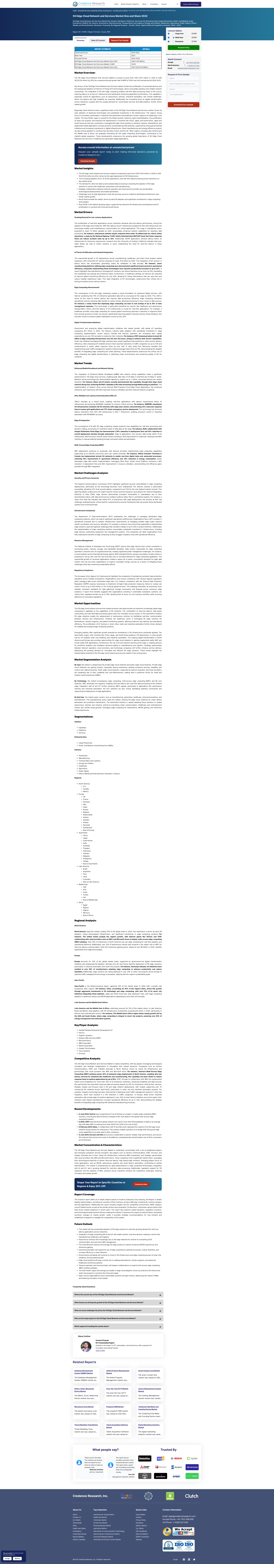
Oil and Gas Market (100, 1523)
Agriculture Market (100, 1528)
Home (75, 10)
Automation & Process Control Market (107, 1539)
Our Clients (77, 1520)
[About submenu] (147, 4)
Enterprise (179, 41)
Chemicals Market (99, 1520)
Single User (179, 33)
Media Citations (141, 1525)
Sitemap (139, 1539)
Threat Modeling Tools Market (86, 1425)
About (75, 1514)
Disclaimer (139, 1523)
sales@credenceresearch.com (188, 68)
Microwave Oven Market (84, 1407)
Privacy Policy (141, 1520)
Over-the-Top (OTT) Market (117, 1389)
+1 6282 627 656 (193, 65)
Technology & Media (120, 10)
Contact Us (77, 1517)
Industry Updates (79, 1539)
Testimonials (77, 1523)
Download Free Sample (183, 105)
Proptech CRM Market (115, 1407)
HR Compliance (141, 1531)
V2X (122, 705)
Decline (17, 1558)
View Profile (100, 1351)
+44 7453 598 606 (192, 62)
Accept (7, 1558)
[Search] (178, 4)
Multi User (179, 37)
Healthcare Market (100, 1517)
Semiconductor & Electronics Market (106, 1534)
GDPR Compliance (142, 1537)
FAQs (75, 1525)
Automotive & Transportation (103, 1514)
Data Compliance (142, 1534)
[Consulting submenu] (158, 4)
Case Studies (140, 1514)
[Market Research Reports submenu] (139, 4)
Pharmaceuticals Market (102, 1525)
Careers (138, 1517)
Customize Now (141, 1184)
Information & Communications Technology (108, 1531)
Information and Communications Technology (95, 10)
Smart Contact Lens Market (149, 1371)
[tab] (80, 40)
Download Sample (88, 161)
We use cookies (8, 1553)
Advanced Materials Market (103, 1537)
